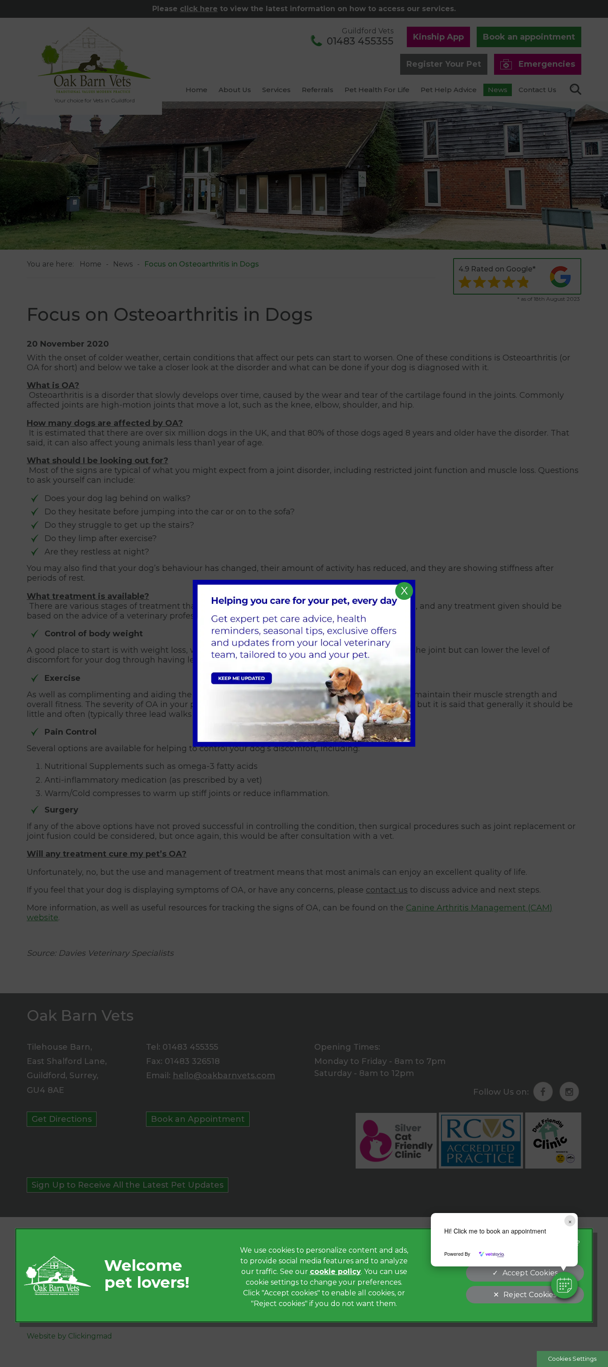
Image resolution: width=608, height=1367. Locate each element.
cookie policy (335, 1271)
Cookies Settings (572, 1358)
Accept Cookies (530, 1273)
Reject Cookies (529, 1294)
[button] (564, 1285)
